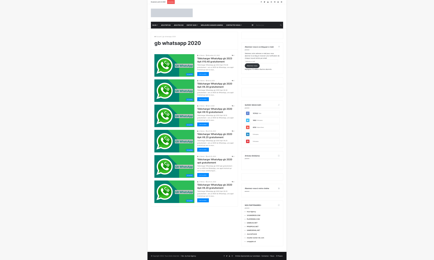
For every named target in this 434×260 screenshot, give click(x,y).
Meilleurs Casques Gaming (212, 25)
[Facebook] (261, 2)
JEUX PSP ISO (166, 25)
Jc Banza (201, 55)
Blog (154, 25)
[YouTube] (268, 2)
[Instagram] (271, 2)
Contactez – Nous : (268, 256)
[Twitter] (264, 2)
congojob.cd (251, 241)
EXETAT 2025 (191, 25)
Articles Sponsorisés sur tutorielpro (247, 256)
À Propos (279, 256)
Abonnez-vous (252, 66)
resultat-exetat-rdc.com (255, 238)
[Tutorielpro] (172, 13)
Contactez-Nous (233, 25)
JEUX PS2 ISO (179, 25)
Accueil (158, 36)
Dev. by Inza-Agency (188, 256)
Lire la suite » (203, 74)
